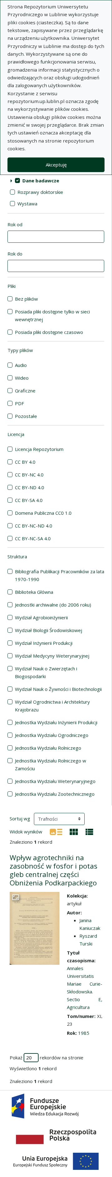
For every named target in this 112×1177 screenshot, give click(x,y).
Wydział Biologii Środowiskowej (48, 630)
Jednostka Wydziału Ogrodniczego (51, 735)
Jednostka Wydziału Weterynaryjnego (55, 781)
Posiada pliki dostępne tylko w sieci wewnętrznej (52, 315)
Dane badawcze (40, 180)
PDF (19, 403)
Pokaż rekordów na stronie (46, 1057)
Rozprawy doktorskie (40, 192)
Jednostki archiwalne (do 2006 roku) (53, 605)
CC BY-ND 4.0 (29, 487)
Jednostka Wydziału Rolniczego (48, 748)
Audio (21, 365)
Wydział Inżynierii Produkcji (43, 643)
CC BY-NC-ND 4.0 (33, 526)
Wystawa (27, 203)
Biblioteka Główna (34, 592)
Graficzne (25, 390)
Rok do (14, 254)
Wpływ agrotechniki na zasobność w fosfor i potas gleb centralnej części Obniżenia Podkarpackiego (53, 870)
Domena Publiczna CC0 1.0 (43, 513)
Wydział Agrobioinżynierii (41, 617)
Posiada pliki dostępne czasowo (49, 332)
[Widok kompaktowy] (74, 831)
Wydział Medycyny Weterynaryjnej (52, 656)
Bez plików (26, 299)
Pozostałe (26, 416)
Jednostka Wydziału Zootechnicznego (55, 794)
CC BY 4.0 (25, 462)
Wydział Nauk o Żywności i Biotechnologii (58, 689)
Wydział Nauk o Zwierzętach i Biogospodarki (46, 672)
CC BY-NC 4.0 (29, 474)
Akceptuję (56, 165)
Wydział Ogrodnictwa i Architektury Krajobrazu (52, 706)
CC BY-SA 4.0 (29, 500)
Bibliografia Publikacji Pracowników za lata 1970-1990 (59, 575)
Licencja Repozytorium (39, 449)
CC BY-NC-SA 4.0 (33, 538)
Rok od (14, 224)
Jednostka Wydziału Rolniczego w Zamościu (50, 764)
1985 (83, 1033)
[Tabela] (89, 831)
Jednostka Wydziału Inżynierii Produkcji (56, 722)
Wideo (22, 378)
